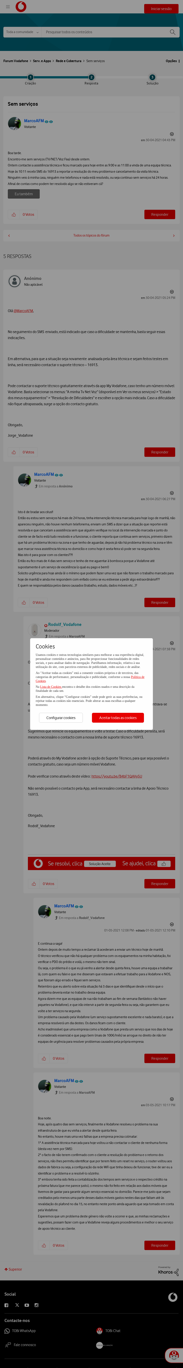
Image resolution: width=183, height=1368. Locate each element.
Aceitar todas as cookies (118, 717)
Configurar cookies (60, 717)
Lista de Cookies (51, 686)
